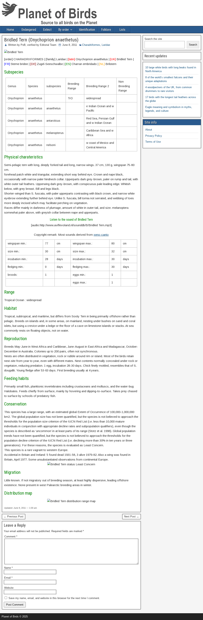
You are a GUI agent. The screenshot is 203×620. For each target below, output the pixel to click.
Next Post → (131, 516)
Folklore (106, 29)
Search (193, 44)
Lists (122, 29)
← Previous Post (13, 516)
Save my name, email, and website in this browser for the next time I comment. (54, 598)
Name (8, 567)
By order (63, 29)
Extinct (47, 29)
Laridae (106, 44)
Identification (87, 29)
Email (8, 577)
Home (10, 29)
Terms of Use (153, 141)
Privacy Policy (153, 135)
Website (8, 587)
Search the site (153, 38)
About (148, 129)
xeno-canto (101, 234)
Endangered (28, 29)
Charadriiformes (91, 44)
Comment (10, 536)
